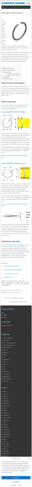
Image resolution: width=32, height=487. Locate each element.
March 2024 (4, 427)
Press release (4, 359)
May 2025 (3, 408)
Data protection (13, 485)
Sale (19, 292)
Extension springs (5, 347)
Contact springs (5, 340)
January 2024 (4, 432)
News (2, 357)
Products (10, 292)
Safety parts (15, 292)
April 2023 (3, 441)
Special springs (4, 371)
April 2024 (3, 424)
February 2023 (4, 444)
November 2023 (5, 434)
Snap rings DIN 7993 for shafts (14, 73)
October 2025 (4, 403)
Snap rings (17, 284)
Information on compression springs (13, 298)
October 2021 (4, 453)
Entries (4, 315)
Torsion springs (4, 373)
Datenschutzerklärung (6, 325)
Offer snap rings (7, 72)
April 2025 (3, 410)
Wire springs (4, 381)
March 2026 (4, 398)
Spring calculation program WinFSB (13, 269)
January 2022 (4, 451)
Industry (5, 292)
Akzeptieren (16, 477)
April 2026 (3, 396)
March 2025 (4, 412)
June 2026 (3, 393)
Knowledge (4, 352)
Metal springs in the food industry (19, 301)
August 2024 (4, 420)
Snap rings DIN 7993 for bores (14, 75)
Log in (2, 312)
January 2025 (4, 415)
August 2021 (4, 456)
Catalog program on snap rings (15, 244)
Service (3, 369)
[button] (30, 458)
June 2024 (3, 422)
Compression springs (6, 338)
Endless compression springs (8, 342)
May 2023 (3, 439)
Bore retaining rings (13, 281)
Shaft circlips (20, 282)
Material (3, 354)
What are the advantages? (9, 70)
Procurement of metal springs (11, 273)
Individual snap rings (8, 78)
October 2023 (4, 436)
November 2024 (5, 417)
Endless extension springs (7, 345)
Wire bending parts (5, 378)
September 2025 (5, 405)
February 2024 (4, 429)
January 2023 (4, 446)
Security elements (10, 282)
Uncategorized (4, 376)
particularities (6, 76)
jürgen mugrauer (7, 290)
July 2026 (3, 391)
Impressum (20, 485)
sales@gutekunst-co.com (7, 255)
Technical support (8, 277)
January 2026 (4, 401)
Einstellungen (16, 482)
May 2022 (3, 448)
